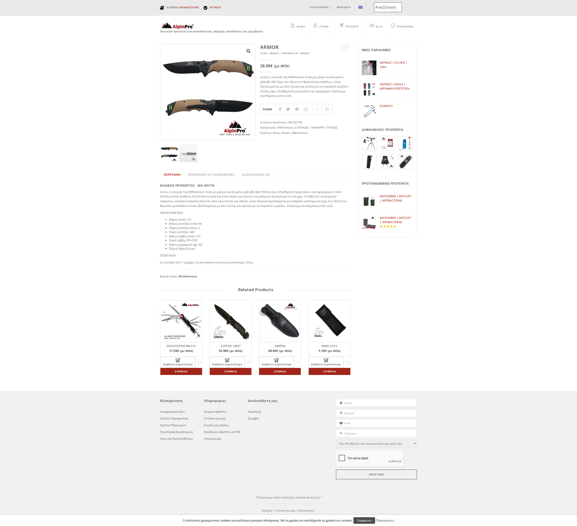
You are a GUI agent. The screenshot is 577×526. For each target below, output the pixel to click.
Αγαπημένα (344, 7)
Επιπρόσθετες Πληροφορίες (211, 174)
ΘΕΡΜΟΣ (345, 37)
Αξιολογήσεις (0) (255, 174)
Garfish (280, 346)
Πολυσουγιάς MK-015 (181, 346)
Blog (379, 26)
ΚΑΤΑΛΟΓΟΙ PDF (189, 7)
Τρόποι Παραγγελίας (174, 418)
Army (276, 133)
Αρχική (301, 26)
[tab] (172, 174)
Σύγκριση (327, 109)
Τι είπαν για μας (215, 418)
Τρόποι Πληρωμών (173, 425)
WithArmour (290, 53)
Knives (285, 133)
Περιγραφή (172, 174)
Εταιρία (323, 26)
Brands (274, 53)
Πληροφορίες (385, 520)
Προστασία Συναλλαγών (176, 432)
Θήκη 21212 (329, 346)
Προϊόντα (352, 26)
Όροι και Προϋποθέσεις (176, 439)
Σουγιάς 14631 (230, 346)
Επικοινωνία (405, 26)
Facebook (254, 412)
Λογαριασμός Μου (172, 412)
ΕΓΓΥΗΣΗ (215, 7)
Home (263, 53)
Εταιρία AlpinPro (215, 412)
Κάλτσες (345, 42)
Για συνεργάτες (319, 7)
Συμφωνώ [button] (364, 520)
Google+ (253, 418)
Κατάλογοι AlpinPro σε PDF (222, 432)
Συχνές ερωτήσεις (325, 42)
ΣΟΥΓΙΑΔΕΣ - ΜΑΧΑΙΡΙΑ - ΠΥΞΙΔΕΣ (316, 127)
